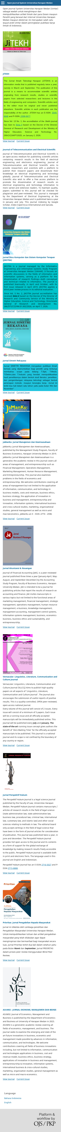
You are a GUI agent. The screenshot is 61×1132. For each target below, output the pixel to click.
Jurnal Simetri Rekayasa (14, 360)
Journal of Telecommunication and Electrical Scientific (29, 149)
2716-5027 (46, 864)
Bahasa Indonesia (12, 1098)
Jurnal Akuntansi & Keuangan (17, 568)
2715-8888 (13, 868)
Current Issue (23, 141)
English (7, 1102)
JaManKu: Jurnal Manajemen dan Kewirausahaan (26, 442)
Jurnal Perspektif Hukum (15, 795)
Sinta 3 (19, 125)
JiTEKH (6, 73)
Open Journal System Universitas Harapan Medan (30, 3)
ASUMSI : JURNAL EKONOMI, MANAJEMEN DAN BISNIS (29, 1009)
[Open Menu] (3, 3)
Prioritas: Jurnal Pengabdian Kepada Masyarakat (26, 922)
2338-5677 (25, 116)
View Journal (9, 141)
